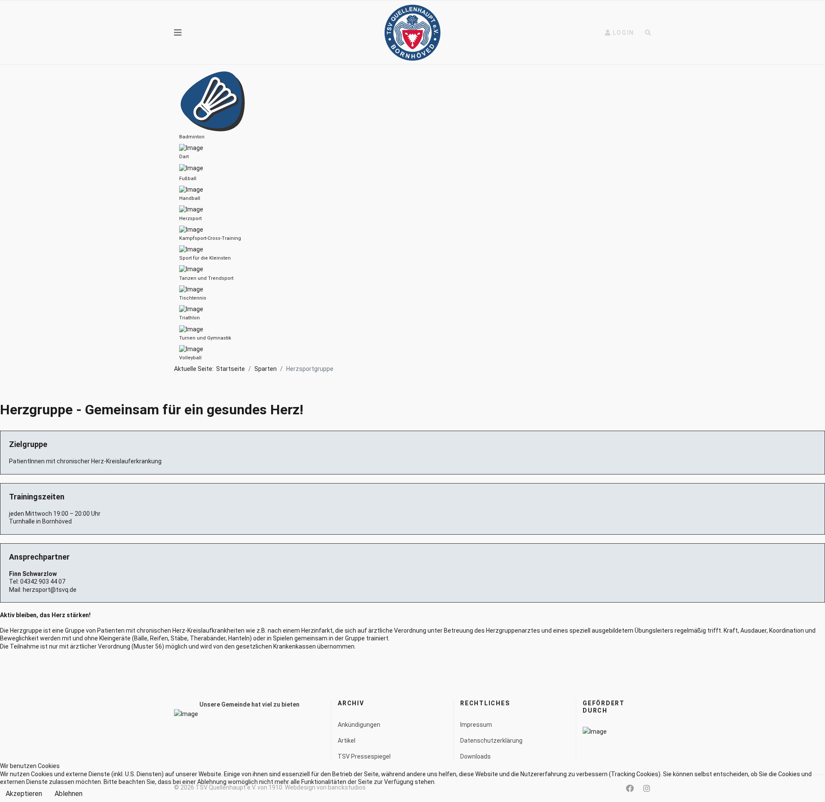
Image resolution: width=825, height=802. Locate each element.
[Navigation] (178, 32)
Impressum (476, 724)
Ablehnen (68, 794)
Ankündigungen (359, 724)
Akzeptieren (24, 794)
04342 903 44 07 (42, 581)
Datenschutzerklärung (491, 740)
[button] (619, 32)
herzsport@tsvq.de (49, 589)
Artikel (346, 740)
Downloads (475, 756)
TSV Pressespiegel (364, 756)
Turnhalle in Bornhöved (40, 521)
